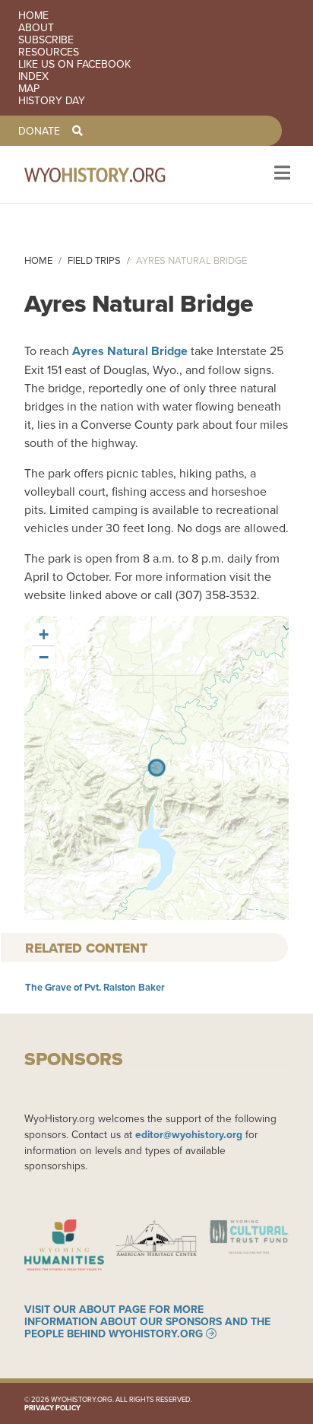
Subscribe (46, 39)
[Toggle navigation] (281, 174)
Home (33, 15)
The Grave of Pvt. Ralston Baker (95, 987)
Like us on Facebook (74, 64)
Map (29, 88)
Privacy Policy (52, 1408)
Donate (39, 131)
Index (33, 76)
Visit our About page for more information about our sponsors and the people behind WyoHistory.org (147, 1321)
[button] (43, 634)
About (36, 27)
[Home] (115, 174)
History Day (51, 100)
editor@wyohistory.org (188, 1134)
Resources (48, 52)
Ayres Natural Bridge (130, 351)
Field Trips (94, 260)
